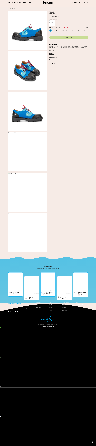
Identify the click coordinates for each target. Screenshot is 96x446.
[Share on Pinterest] (52, 63)
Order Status (64, 311)
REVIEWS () (51, 53)
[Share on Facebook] (50, 63)
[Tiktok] (13, 312)
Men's (13, 8)
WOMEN (56, 27)
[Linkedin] (15, 312)
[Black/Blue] (52, 23)
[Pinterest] (17, 312)
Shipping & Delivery (65, 307)
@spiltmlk (85, 290)
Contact (63, 313)
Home (8, 8)
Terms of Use (53, 324)
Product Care (52, 59)
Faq (63, 304)
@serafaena (20, 290)
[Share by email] (54, 63)
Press (50, 308)
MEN (60, 27)
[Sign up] (26, 309)
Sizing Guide (64, 308)
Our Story (50, 304)
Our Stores (51, 307)
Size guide (86, 27)
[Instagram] (10, 312)
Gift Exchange (37, 308)
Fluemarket (37, 304)
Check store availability (62, 34)
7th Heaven (52, 11)
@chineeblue (36, 293)
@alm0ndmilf (68, 293)
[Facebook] (8, 312)
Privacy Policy (47, 324)
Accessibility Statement (40, 324)
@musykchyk (52, 290)
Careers (50, 310)
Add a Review (85, 54)
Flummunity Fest (38, 307)
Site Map (57, 324)
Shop (11, 8)
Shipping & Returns (53, 57)
